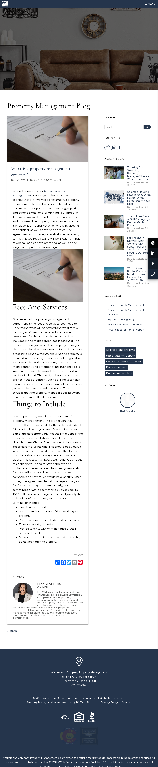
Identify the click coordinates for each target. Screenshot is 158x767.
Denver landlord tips (119, 373)
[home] (5, 3)
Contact (127, 702)
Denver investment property (124, 361)
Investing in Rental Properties (125, 324)
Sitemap (92, 702)
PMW (79, 702)
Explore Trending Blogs (121, 319)
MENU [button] (151, 3)
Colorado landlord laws (120, 349)
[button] (153, 243)
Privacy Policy (109, 702)
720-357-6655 (79, 685)
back (13, 631)
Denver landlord (116, 367)
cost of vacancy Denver (120, 355)
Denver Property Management (126, 305)
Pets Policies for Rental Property (126, 329)
